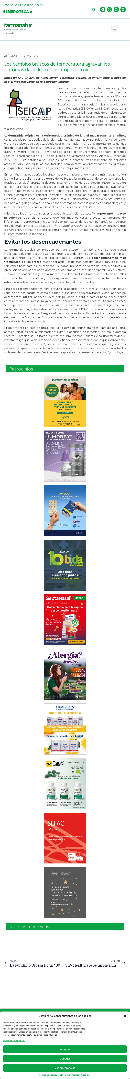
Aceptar (65, 1049)
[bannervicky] (65, 892)
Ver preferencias (65, 1068)
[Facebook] (102, 9)
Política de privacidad (69, 1075)
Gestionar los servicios (14, 1040)
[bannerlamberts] (65, 401)
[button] (125, 1016)
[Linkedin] (123, 9)
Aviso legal (86, 1075)
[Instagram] (116, 9)
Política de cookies (48, 1075)
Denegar (65, 1058)
